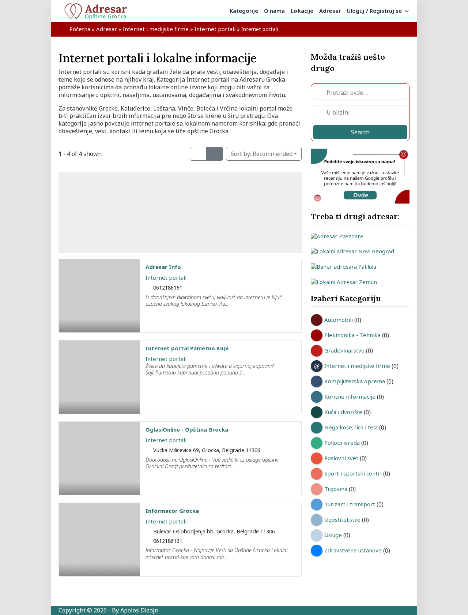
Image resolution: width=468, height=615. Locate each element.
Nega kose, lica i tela (351, 427)
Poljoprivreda (342, 442)
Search (360, 132)
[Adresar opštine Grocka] (98, 10)
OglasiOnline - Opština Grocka (187, 429)
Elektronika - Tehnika (352, 335)
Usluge (333, 534)
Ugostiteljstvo (342, 519)
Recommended (261, 154)
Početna (79, 29)
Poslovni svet (341, 458)
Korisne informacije (349, 396)
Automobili (338, 319)
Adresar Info (163, 267)
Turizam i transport (349, 504)
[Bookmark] (67, 325)
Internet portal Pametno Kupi (187, 348)
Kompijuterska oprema (354, 381)
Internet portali (215, 29)
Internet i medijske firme (156, 29)
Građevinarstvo (344, 350)
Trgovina (335, 488)
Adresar (106, 29)
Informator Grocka (172, 510)
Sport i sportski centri (353, 473)
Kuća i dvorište (343, 411)
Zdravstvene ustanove (353, 550)
